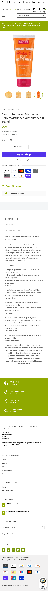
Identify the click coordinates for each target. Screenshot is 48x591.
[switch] (43, 587)
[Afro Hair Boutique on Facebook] (3, 550)
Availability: (6, 132)
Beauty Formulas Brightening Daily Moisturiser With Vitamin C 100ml (21, 27)
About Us (4, 463)
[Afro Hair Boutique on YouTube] (23, 550)
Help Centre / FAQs (7, 490)
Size (3, 140)
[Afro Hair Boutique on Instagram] (18, 550)
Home (4, 23)
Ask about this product (13, 186)
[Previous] (5, 61)
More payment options (24, 160)
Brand (3, 467)
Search (4, 459)
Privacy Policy (6, 474)
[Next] (43, 61)
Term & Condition (7, 470)
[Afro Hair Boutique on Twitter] (8, 550)
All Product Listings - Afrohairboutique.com (23, 23)
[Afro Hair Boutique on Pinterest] (13, 550)
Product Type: (6, 134)
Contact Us (5, 487)
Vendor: (4, 109)
